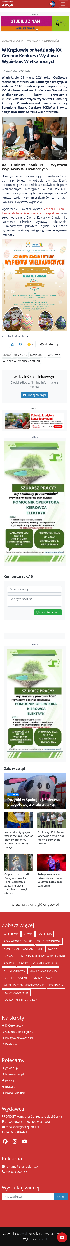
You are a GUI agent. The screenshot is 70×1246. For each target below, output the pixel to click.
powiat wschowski (18, 941)
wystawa (54, 354)
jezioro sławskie (16, 993)
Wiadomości (51, 40)
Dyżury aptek (14, 1025)
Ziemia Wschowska (12, 40)
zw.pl (23, 1234)
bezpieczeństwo (16, 978)
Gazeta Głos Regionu (19, 1032)
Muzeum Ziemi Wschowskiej (24, 985)
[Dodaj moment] (62, 1237)
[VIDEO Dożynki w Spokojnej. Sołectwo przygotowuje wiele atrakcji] (35, 791)
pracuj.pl (11, 1080)
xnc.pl (43, 1239)
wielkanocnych (29, 361)
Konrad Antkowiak (18, 949)
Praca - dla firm (15, 1093)
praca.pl (10, 1087)
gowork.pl (11, 1068)
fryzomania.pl (14, 1074)
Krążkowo (20, 354)
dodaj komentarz (49, 612)
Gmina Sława (42, 978)
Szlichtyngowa (49, 941)
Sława (7, 354)
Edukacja (56, 985)
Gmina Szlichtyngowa (20, 1000)
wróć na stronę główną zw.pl (35, 904)
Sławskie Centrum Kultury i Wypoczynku (35, 956)
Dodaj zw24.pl (36, 395)
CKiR (41, 949)
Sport (23, 963)
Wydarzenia (33, 40)
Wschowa (11, 934)
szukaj (61, 1197)
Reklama (11, 1044)
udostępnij (50, 344)
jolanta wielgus (44, 963)
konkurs (36, 354)
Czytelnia (44, 934)
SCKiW (52, 949)
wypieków (9, 361)
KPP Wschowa (14, 971)
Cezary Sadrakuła (43, 971)
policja (9, 963)
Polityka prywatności (19, 1038)
